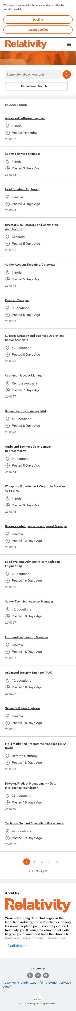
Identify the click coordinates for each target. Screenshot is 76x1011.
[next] (57, 861)
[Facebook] (38, 975)
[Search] (66, 74)
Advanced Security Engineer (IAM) (28, 672)
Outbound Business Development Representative (28, 448)
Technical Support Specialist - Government (34, 823)
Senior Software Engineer (22, 153)
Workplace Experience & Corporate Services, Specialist (35, 488)
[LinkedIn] (30, 975)
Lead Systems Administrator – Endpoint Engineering (32, 564)
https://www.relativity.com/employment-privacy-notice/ (36, 984)
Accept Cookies (38, 29)
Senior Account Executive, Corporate (30, 264)
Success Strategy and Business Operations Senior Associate (34, 338)
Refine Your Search (34, 86)
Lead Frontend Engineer (21, 189)
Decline (38, 19)
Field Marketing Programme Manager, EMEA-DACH (36, 746)
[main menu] (69, 44)
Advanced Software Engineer (25, 118)
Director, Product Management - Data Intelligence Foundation (30, 785)
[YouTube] (46, 975)
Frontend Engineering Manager (26, 637)
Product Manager (17, 300)
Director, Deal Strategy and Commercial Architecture (32, 227)
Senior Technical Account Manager (29, 601)
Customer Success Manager (24, 375)
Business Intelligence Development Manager (36, 526)
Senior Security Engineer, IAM (25, 411)
